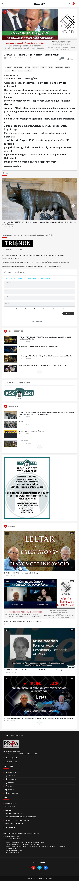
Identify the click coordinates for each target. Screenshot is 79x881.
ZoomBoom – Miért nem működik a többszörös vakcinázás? (23, 621)
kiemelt (27, 67)
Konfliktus (35, 67)
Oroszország (59, 67)
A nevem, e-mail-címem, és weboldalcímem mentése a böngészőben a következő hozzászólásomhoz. (36, 309)
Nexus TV (43, 67)
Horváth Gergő (18, 67)
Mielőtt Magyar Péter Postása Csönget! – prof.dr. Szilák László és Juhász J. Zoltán (45, 356)
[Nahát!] (10, 424)
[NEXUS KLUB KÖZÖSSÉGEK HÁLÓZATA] (10, 434)
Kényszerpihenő (24, 441)
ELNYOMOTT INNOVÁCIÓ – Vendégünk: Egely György (21, 573)
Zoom (20, 71)
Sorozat (67, 67)
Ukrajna (7, 71)
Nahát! (21, 422)
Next (73, 205)
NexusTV (39, 3)
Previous (5, 205)
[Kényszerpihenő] (10, 443)
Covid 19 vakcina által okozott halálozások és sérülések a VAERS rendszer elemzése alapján (33, 670)
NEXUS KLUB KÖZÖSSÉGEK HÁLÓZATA (31, 431)
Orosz (51, 67)
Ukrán (14, 71)
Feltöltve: (9, 226)
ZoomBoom (29, 58)
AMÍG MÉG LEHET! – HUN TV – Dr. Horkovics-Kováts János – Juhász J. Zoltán (43, 365)
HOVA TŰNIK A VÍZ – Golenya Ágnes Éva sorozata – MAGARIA (38, 346)
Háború (9, 67)
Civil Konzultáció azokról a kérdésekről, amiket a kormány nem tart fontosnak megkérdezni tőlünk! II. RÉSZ (38, 718)
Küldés (68, 313)
